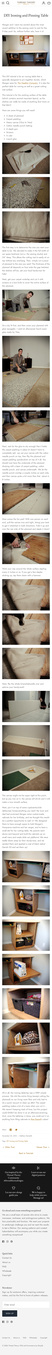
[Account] (43, 3)
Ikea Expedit (36, 1119)
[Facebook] (3, 1241)
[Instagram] (7, 1241)
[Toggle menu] (3, 3)
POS (21, 1345)
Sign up (10, 1313)
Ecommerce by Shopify (35, 1345)
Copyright (6, 1275)
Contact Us (7, 1257)
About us (6, 1262)
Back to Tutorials (26, 1153)
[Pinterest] (12, 1241)
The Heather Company (28, 83)
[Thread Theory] (26, 3)
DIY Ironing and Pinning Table (17, 1141)
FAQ (4, 1266)
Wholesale (6, 1270)
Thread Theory (14, 1345)
